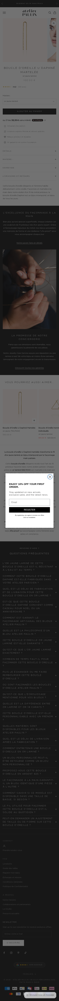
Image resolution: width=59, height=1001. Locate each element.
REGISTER (29, 510)
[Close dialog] (50, 476)
